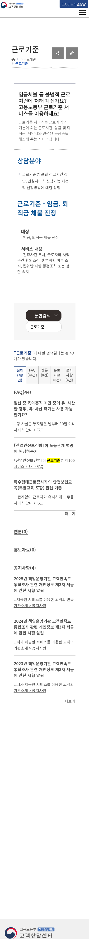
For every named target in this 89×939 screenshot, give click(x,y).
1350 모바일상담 (74, 3)
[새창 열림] (58, 57)
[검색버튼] (50, 327)
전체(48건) (20, 375)
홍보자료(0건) (57, 374)
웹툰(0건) (44, 372)
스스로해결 (28, 59)
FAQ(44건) (32, 372)
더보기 (70, 513)
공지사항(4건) (69, 374)
